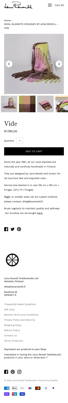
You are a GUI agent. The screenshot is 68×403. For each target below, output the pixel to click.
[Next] (59, 64)
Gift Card (9, 309)
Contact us (10, 335)
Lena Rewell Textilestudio (24, 380)
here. (40, 213)
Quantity (9, 140)
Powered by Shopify (47, 380)
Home (7, 20)
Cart (59, 5)
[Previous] (9, 64)
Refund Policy (12, 330)
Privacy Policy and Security (19, 319)
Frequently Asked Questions (20, 304)
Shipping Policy (12, 325)
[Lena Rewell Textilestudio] (6, 229)
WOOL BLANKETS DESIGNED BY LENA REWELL (30, 24)
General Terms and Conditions (21, 314)
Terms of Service (13, 340)
